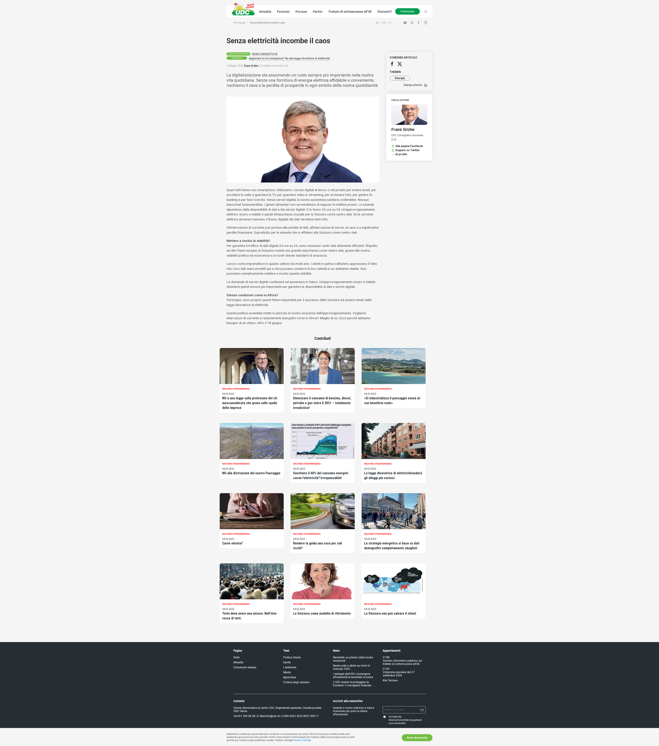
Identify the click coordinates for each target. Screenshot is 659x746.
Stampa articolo (412, 85)
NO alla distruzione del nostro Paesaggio (251, 473)
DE (377, 22)
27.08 (386, 657)
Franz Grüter (251, 65)
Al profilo (401, 154)
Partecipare (407, 11)
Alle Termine (390, 680)
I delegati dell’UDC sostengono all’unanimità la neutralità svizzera (353, 675)
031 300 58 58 (246, 716)
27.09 (386, 669)
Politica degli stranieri (296, 682)
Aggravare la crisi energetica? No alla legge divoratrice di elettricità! (289, 58)
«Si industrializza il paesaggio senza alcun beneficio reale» (392, 400)
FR (384, 22)
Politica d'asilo (292, 657)
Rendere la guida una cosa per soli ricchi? (317, 545)
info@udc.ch (272, 716)
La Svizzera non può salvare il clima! (390, 613)
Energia (400, 78)
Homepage (239, 22)
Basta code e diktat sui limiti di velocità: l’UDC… (351, 667)
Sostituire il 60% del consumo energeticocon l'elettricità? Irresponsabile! (321, 475)
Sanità (287, 662)
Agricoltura (289, 677)
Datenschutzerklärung (401, 720)
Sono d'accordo (417, 737)
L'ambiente (289, 667)
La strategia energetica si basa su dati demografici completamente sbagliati (391, 545)
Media (287, 672)
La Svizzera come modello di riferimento (322, 613)
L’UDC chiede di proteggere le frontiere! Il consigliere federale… (353, 683)
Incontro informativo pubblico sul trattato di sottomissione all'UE (402, 662)
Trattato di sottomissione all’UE (350, 12)
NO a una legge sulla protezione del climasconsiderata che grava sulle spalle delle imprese (250, 403)
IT (391, 22)
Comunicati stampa (244, 667)
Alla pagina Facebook (409, 146)
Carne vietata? (232, 543)
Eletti (236, 657)
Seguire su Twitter (407, 150)
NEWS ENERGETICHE (265, 54)
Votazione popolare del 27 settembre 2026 (398, 674)
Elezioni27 (385, 12)
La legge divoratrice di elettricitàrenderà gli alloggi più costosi (393, 475)
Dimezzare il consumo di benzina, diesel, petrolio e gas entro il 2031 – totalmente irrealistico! (322, 403)
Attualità (238, 662)
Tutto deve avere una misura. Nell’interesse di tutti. (250, 615)
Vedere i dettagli (302, 740)
